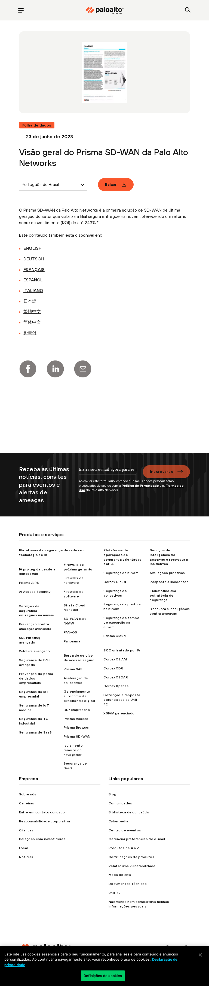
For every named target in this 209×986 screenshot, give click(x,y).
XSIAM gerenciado (118, 713)
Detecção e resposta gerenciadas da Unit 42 (121, 699)
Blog (112, 794)
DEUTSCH (33, 258)
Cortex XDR (113, 668)
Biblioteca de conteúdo (129, 812)
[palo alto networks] (104, 10)
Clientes (26, 830)
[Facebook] (27, 369)
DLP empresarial (77, 710)
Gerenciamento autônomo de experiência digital (79, 696)
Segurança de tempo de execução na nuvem (121, 622)
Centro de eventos (125, 830)
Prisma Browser (77, 727)
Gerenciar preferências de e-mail (137, 839)
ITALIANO (33, 290)
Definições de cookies (103, 975)
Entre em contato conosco (42, 812)
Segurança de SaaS (35, 732)
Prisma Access (76, 719)
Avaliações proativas (167, 573)
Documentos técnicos (128, 884)
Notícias (26, 857)
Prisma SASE (74, 669)
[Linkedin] (55, 369)
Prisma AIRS (29, 583)
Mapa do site (120, 875)
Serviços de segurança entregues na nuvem (36, 610)
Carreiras (26, 803)
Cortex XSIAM (115, 659)
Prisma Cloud (114, 636)
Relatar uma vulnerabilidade (132, 866)
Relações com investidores (42, 839)
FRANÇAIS (34, 269)
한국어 (29, 332)
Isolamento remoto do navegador (73, 750)
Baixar (111, 184)
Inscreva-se (162, 471)
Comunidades (120, 803)
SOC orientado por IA (121, 650)
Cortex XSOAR (115, 677)
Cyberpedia (118, 821)
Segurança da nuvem (121, 573)
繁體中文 (32, 311)
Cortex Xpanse (116, 686)
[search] (188, 10)
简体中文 (32, 322)
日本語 (29, 301)
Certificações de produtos (131, 857)
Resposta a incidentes (169, 582)
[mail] (82, 369)
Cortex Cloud (114, 582)
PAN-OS (70, 632)
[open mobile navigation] (21, 10)
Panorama (72, 641)
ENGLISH (32, 248)
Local (23, 848)
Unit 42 (115, 893)
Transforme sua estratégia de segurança (163, 595)
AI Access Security (35, 592)
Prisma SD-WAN (77, 736)
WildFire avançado (34, 651)
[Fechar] (200, 955)
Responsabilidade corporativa (44, 821)
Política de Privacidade (140, 486)
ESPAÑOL (33, 279)
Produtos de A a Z (124, 848)
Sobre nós (27, 794)
